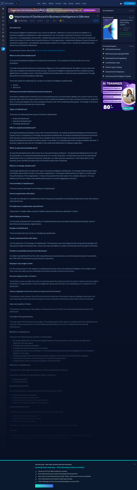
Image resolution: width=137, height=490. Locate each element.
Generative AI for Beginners (114, 72)
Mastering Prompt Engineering (116, 58)
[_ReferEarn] (3, 36)
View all (131, 10)
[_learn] (3, 25)
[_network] (3, 32)
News (44, 3)
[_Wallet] (3, 21)
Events (78, 3)
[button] (54, 20)
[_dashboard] (3, 17)
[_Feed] (3, 13)
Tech (38, 3)
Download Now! (126, 34)
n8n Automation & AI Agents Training (118, 76)
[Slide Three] (54, 10)
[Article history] (31, 21)
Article (96, 20)
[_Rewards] (3, 40)
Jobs (65, 3)
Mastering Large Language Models (117, 54)
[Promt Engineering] (118, 96)
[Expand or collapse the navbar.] (3, 9)
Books (71, 3)
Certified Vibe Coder (112, 63)
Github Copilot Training (113, 67)
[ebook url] (110, 39)
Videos (51, 3)
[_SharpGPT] (3, 44)
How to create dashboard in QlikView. (50, 50)
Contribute (130, 3)
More (84, 4)
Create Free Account (44, 486)
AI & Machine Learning (112, 49)
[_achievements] (3, 29)
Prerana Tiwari (22, 21)
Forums (58, 3)
